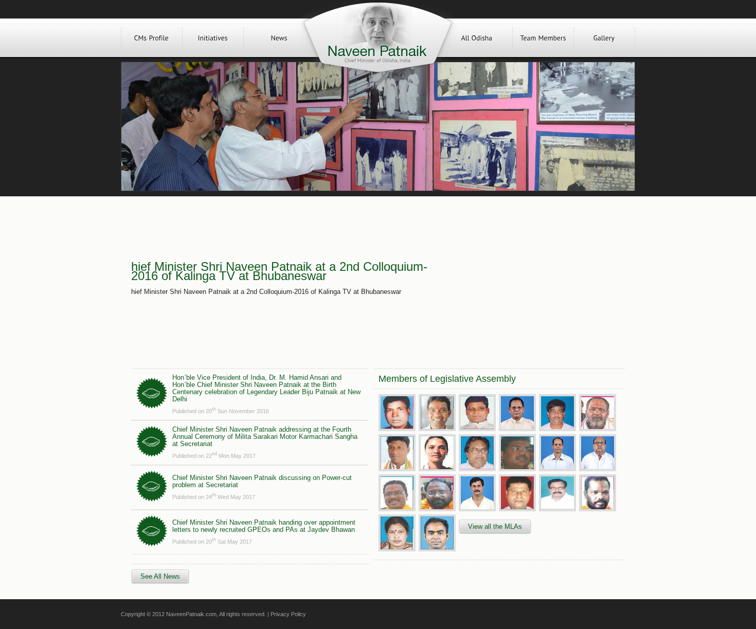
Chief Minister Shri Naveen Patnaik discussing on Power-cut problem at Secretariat (262, 481)
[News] (279, 37)
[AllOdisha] (476, 37)
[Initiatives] (213, 37)
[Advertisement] (531, 278)
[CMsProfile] (151, 37)
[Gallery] (604, 37)
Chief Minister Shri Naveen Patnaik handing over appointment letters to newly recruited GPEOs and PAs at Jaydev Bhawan (263, 526)
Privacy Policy (288, 614)
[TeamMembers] (543, 37)
